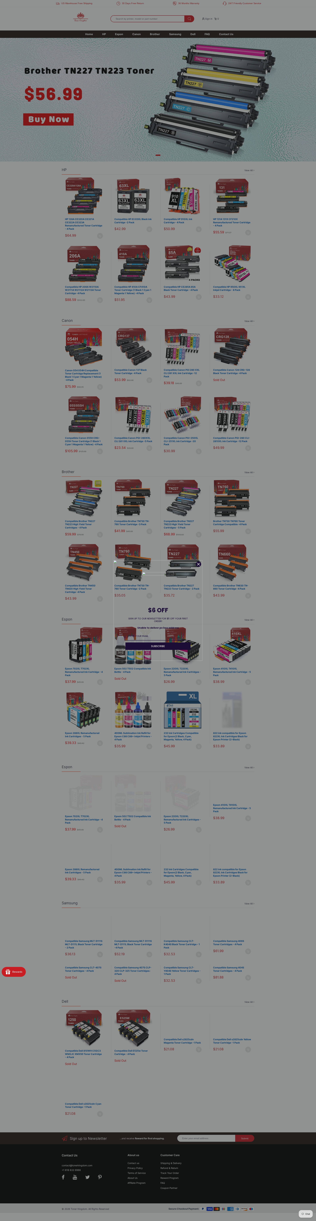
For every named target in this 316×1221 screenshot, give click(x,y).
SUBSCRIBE (158, 646)
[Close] (198, 564)
